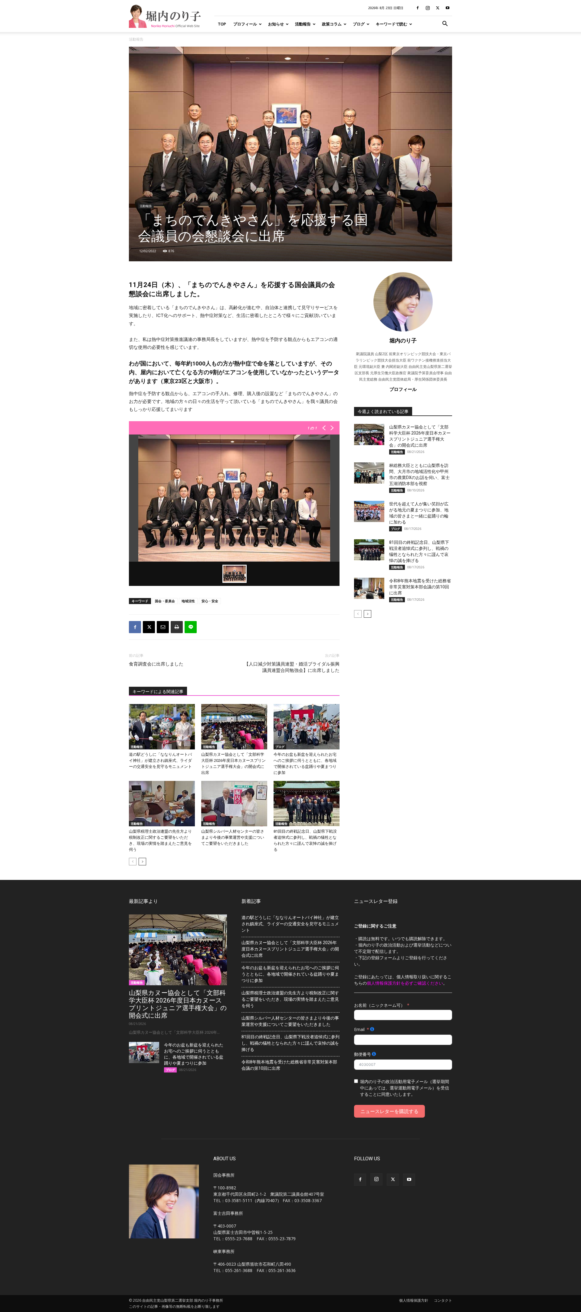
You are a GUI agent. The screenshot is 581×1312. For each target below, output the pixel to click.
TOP (222, 24)
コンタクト (443, 1300)
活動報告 (303, 24)
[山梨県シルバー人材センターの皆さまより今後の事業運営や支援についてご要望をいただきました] (234, 803)
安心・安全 (210, 601)
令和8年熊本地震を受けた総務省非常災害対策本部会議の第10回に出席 (420, 586)
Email (359, 1029)
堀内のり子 (403, 340)
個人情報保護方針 (413, 1300)
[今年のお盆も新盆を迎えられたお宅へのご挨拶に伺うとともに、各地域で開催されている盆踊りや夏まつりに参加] (307, 726)
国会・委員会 (165, 601)
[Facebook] (417, 8)
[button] (445, 24)
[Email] (163, 627)
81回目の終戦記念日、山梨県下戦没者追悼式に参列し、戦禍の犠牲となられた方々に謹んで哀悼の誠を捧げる (290, 1043)
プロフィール (245, 24)
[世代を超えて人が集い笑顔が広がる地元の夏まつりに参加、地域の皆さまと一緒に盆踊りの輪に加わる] (369, 511)
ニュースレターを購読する (389, 1111)
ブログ (359, 24)
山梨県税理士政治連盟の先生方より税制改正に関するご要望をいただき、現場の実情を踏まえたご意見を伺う (290, 999)
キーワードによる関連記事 (158, 691)
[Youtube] (447, 8)
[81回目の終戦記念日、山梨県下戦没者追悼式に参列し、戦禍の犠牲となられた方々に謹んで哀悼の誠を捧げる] (307, 803)
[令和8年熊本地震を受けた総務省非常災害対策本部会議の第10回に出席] (369, 588)
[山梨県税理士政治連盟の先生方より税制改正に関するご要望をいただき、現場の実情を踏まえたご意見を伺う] (162, 803)
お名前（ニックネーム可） (379, 1005)
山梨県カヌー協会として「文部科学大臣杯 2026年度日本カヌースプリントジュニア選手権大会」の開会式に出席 (178, 1004)
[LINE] (191, 627)
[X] (437, 8)
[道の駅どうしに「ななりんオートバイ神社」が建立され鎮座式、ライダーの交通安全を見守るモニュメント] (162, 726)
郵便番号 (362, 1054)
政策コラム (332, 24)
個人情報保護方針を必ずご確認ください (405, 983)
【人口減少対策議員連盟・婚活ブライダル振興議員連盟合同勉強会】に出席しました (292, 667)
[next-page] (142, 861)
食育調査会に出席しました (156, 664)
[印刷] (177, 627)
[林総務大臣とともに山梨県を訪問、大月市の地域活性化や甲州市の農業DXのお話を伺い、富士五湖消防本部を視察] (369, 473)
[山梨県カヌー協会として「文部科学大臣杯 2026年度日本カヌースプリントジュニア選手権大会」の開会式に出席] (234, 726)
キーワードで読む (391, 24)
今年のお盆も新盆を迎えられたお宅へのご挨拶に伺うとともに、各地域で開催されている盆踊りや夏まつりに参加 (290, 974)
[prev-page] (132, 861)
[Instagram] (427, 8)
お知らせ (276, 24)
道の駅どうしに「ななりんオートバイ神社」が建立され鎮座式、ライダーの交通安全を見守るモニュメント (160, 760)
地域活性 (188, 601)
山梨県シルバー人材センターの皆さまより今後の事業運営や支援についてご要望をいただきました (232, 837)
